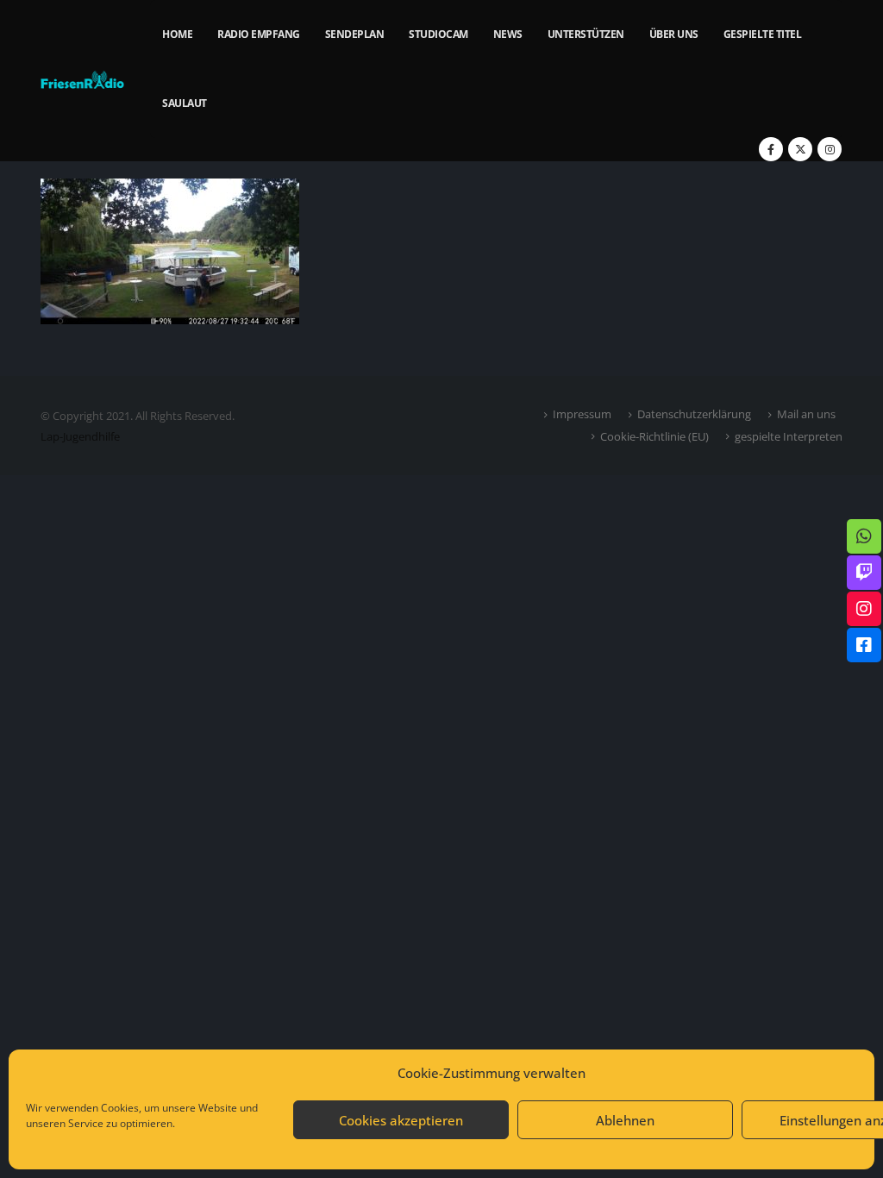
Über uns (673, 34)
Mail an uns (806, 414)
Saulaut (184, 103)
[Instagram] (829, 149)
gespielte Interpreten (788, 436)
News (508, 34)
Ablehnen (625, 1120)
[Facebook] (771, 149)
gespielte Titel (762, 34)
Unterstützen (586, 34)
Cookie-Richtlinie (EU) (654, 436)
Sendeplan (355, 34)
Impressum (582, 414)
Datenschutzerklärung (694, 414)
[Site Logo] (82, 80)
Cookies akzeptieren (401, 1120)
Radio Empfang (258, 34)
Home (177, 34)
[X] (800, 149)
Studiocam (438, 34)
